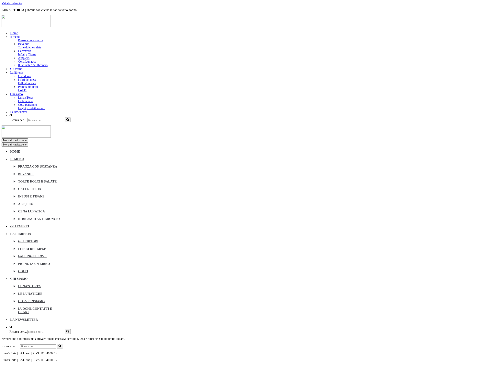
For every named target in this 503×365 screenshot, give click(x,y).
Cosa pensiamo (27, 104)
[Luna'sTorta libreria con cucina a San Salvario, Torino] (26, 26)
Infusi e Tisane (27, 54)
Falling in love (27, 83)
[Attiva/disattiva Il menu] (70, 161)
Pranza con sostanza (30, 40)
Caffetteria (24, 51)
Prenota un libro (28, 86)
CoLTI (22, 90)
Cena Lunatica (27, 61)
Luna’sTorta (25, 97)
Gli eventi (16, 68)
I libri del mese (27, 79)
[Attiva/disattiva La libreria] (70, 236)
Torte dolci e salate (29, 47)
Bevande (23, 43)
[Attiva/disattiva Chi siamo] (70, 281)
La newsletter (18, 112)
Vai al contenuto (12, 3)
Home (14, 33)
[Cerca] (68, 120)
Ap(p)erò (23, 58)
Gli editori (24, 76)
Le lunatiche (25, 101)
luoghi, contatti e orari (31, 108)
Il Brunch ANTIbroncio (33, 65)
